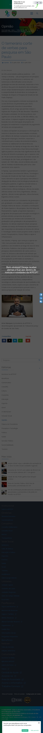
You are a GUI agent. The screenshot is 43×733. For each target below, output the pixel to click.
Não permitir (35, 730)
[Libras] (41, 294)
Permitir (24, 730)
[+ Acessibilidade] (41, 301)
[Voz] (41, 298)
